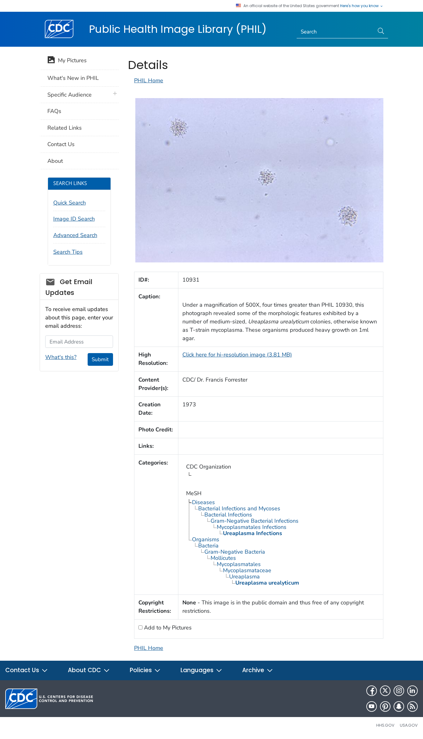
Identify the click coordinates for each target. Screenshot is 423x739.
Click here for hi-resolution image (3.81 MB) (237, 354)
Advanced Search (75, 235)
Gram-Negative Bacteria (234, 551)
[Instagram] (399, 690)
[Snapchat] (399, 706)
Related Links (64, 128)
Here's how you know (360, 6)
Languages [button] (198, 670)
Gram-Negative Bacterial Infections (255, 521)
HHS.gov (385, 725)
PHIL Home (148, 80)
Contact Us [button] (23, 670)
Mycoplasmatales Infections (251, 527)
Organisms (205, 539)
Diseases (203, 502)
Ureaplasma (244, 576)
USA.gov (409, 725)
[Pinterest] (385, 706)
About (55, 161)
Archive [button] (254, 670)
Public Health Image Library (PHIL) (178, 29)
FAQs (54, 111)
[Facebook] (371, 690)
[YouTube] (371, 706)
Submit (100, 359)
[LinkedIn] (412, 690)
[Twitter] (385, 690)
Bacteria (208, 545)
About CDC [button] (85, 670)
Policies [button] (141, 670)
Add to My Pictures (167, 627)
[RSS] (412, 706)
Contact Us (61, 144)
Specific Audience (69, 94)
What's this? (60, 357)
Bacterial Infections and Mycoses (239, 508)
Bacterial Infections (228, 514)
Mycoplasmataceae (247, 570)
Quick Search (69, 202)
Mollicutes (223, 558)
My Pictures (71, 60)
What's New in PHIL (73, 78)
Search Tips (68, 252)
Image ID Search (74, 219)
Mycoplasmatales (239, 564)
